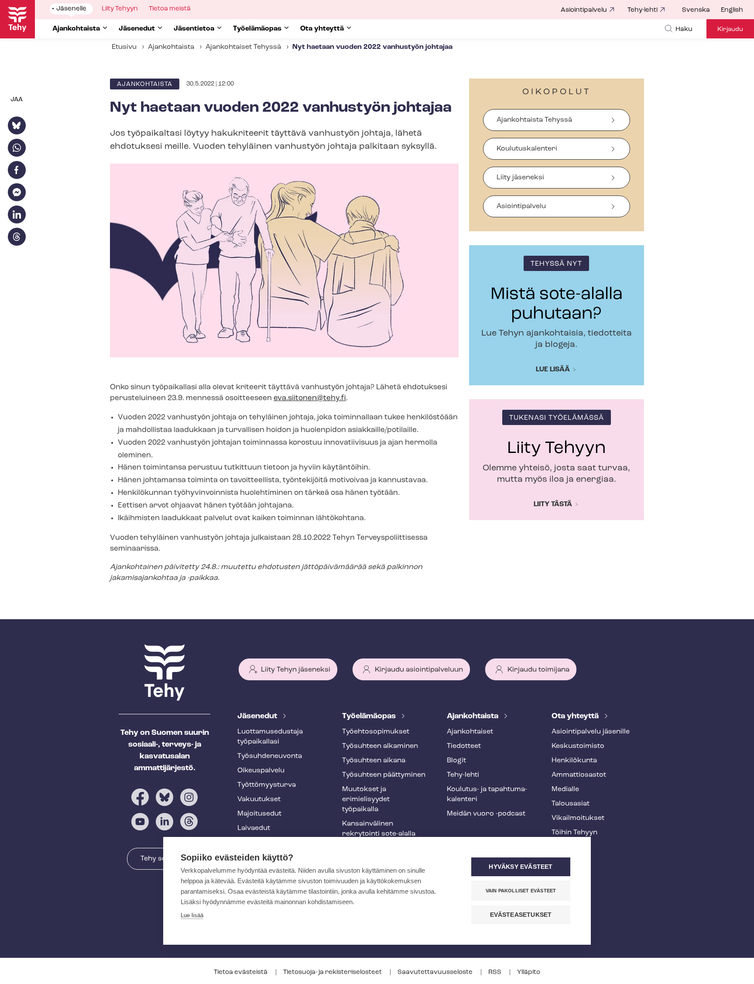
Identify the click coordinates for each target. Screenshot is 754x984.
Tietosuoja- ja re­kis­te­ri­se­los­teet (333, 972)
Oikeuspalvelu (260, 770)
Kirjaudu (730, 29)
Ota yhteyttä (576, 716)
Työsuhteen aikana (373, 760)
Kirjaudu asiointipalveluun (419, 669)
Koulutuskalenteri (527, 148)
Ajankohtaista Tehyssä (534, 120)
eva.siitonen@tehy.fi (310, 398)
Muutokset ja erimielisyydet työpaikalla (366, 799)
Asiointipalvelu (584, 10)
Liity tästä (553, 504)
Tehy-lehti (642, 10)
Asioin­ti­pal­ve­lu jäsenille (591, 731)
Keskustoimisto (578, 746)
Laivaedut (253, 828)
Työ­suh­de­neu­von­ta (269, 756)
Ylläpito (528, 972)
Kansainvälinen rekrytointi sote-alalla (378, 828)
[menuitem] (701, 10)
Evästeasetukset (521, 915)
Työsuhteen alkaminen (380, 746)
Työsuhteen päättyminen (383, 774)
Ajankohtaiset (470, 731)
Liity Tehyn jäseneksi (295, 669)
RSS (495, 972)
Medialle (565, 789)
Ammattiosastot (579, 774)
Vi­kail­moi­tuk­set (578, 818)
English (732, 10)
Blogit (456, 760)
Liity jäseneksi (520, 177)
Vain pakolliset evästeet (521, 890)
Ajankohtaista (171, 47)
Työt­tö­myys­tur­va (266, 785)
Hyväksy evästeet (520, 867)
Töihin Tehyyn (574, 832)
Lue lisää (553, 369)
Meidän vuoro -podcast (486, 813)
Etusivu (124, 47)
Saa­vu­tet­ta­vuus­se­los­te (436, 972)
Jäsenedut (258, 716)
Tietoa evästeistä (241, 972)
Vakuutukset (259, 799)
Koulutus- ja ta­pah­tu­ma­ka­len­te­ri (487, 794)
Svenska (696, 10)
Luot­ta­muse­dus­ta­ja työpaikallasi (270, 736)
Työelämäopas (370, 716)
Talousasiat (570, 803)
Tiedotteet (464, 746)
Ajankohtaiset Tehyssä (243, 47)
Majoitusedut (259, 813)
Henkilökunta (574, 760)
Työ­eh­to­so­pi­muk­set (375, 731)
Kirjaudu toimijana (538, 669)
